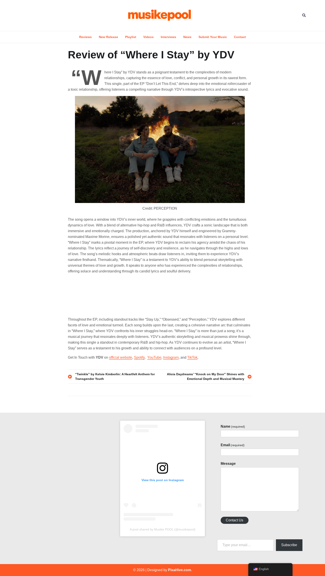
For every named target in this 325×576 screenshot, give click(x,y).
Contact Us (234, 520)
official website (120, 357)
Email (233, 445)
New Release (108, 37)
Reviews (85, 37)
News (187, 37)
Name (233, 426)
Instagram (171, 357)
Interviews (168, 37)
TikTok (192, 357)
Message (228, 463)
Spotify (139, 357)
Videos (148, 37)
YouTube (154, 357)
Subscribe (289, 545)
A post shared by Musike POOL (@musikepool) (162, 529)
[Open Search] (304, 15)
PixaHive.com (179, 570)
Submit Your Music (213, 37)
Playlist (130, 37)
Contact (240, 37)
